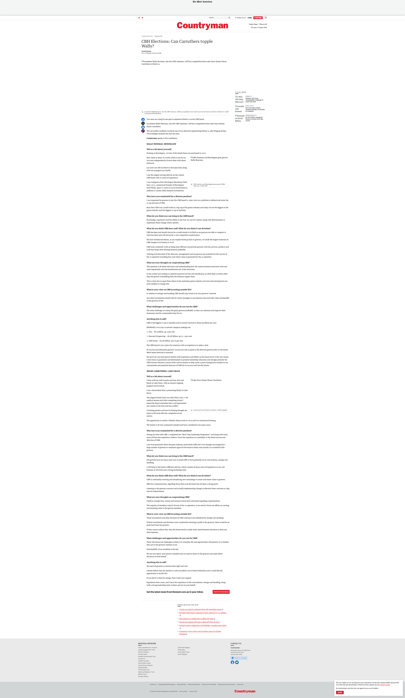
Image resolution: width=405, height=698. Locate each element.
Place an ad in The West (209, 684)
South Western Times (184, 652)
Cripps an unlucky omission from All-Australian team (200, 609)
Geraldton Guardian (143, 661)
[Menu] (139, 17)
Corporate (240, 684)
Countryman (141, 658)
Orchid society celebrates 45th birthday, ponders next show (202, 625)
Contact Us (153, 684)
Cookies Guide (385, 685)
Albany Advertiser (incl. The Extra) (147, 647)
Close (340, 692)
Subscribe (258, 18)
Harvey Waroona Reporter (145, 665)
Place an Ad (263, 24)
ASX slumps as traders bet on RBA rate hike (196, 619)
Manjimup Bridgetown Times (146, 672)
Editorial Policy (181, 684)
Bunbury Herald (142, 654)
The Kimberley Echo (143, 670)
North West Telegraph (184, 647)
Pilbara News (181, 650)
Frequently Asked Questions (166, 684)
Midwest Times (142, 674)
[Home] (142, 17)
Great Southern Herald (144, 663)
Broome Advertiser (143, 652)
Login (250, 18)
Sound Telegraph (182, 654)
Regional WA (158, 36)
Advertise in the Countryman (226, 684)
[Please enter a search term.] (229, 18)
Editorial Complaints (194, 684)
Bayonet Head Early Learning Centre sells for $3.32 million (202, 613)
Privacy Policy (183, 691)
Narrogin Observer (143, 676)
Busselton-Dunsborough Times (146, 656)
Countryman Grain (147, 36)
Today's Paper (253, 24)
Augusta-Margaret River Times (146, 650)
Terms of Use (193, 691)
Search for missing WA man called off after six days (199, 622)
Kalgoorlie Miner (142, 667)
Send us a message (240, 658)
